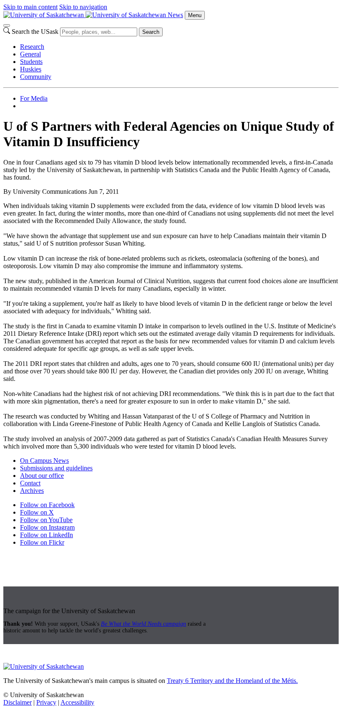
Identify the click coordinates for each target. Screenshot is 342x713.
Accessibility (77, 702)
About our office (42, 475)
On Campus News (44, 460)
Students (31, 61)
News (175, 14)
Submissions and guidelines (56, 468)
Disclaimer (17, 702)
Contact (30, 483)
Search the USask (35, 31)
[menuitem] (179, 47)
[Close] (6, 25)
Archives (32, 490)
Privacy (46, 702)
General (30, 54)
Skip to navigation (83, 6)
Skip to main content (30, 6)
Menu (194, 15)
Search (150, 32)
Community (35, 76)
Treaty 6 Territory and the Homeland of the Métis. (232, 680)
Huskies (30, 69)
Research (32, 46)
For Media (34, 98)
